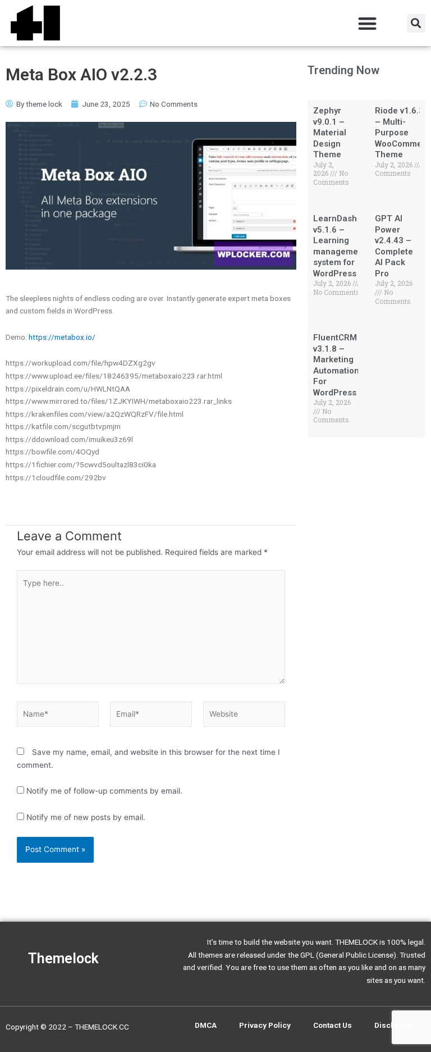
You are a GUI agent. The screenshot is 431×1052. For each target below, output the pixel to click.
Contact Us (332, 1025)
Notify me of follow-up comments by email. (104, 790)
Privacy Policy (265, 1025)
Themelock (63, 958)
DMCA (206, 1025)
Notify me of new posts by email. (85, 817)
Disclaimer (394, 1025)
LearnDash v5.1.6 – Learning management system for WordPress (339, 246)
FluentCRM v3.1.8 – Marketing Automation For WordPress (336, 365)
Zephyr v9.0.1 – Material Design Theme (329, 133)
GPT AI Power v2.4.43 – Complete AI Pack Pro (394, 246)
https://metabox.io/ (62, 337)
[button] (368, 23)
